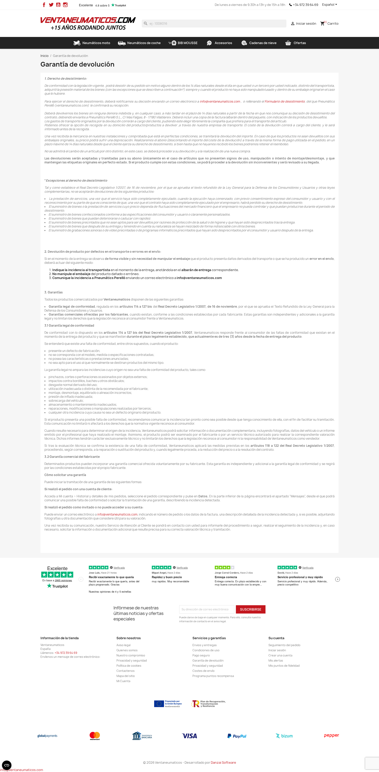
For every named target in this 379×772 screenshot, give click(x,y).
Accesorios (223, 43)
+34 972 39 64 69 (305, 5)
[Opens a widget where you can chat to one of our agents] (352, 749)
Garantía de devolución (208, 660)
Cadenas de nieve (263, 43)
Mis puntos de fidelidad (284, 665)
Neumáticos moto (96, 43)
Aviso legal (123, 645)
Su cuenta (276, 638)
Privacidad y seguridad (131, 660)
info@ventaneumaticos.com (220, 101)
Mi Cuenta (123, 681)
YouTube (58, 5)
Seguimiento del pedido (284, 645)
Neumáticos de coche (144, 43)
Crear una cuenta (280, 655)
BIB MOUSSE (188, 43)
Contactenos (125, 671)
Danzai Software (223, 762)
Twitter (51, 5)
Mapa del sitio (125, 676)
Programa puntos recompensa (213, 676)
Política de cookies (128, 665)
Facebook (44, 5)
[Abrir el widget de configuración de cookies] (6, 765)
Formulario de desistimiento (285, 101)
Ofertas (300, 43)
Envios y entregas (204, 645)
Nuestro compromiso (130, 655)
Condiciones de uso (206, 650)
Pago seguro (201, 655)
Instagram (65, 5)
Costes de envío (203, 671)
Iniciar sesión (277, 650)
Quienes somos (127, 650)
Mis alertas (275, 660)
